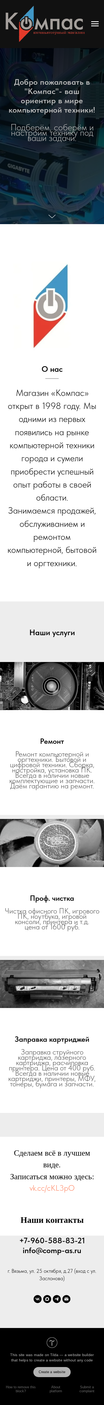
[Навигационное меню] (95, 24)
